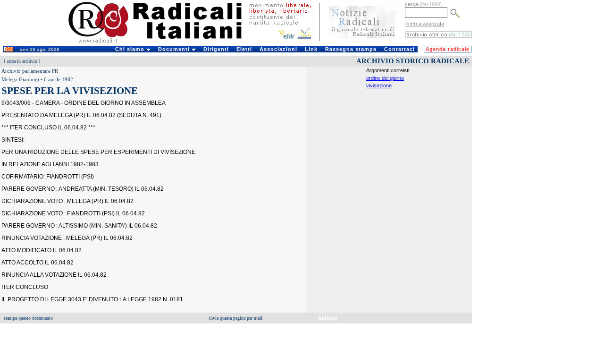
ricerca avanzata (424, 23)
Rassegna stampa (351, 49)
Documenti (175, 49)
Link (311, 49)
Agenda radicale (448, 49)
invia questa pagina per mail (235, 318)
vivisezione (379, 85)
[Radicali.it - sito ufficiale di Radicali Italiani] (161, 42)
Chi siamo (130, 49)
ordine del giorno (385, 78)
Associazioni (278, 49)
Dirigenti (216, 49)
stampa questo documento (28, 318)
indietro (328, 317)
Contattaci (399, 49)
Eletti (244, 49)
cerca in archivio (22, 61)
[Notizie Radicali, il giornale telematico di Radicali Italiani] (363, 41)
